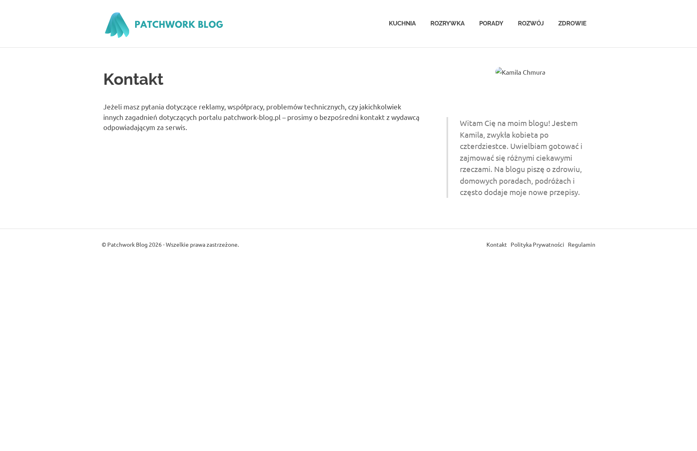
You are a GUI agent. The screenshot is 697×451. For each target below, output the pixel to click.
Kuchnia (402, 23)
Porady (491, 23)
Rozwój (531, 23)
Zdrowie (572, 23)
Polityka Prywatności (537, 244)
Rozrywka (447, 23)
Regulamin (581, 244)
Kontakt (496, 244)
